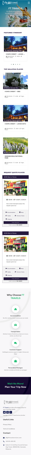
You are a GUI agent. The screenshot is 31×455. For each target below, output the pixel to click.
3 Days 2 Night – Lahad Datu (16, 54)
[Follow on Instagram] (7, 412)
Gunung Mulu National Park (14, 157)
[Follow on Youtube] (4, 412)
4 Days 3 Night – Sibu (12, 91)
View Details (15, 222)
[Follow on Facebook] (10, 412)
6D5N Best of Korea (10, 177)
